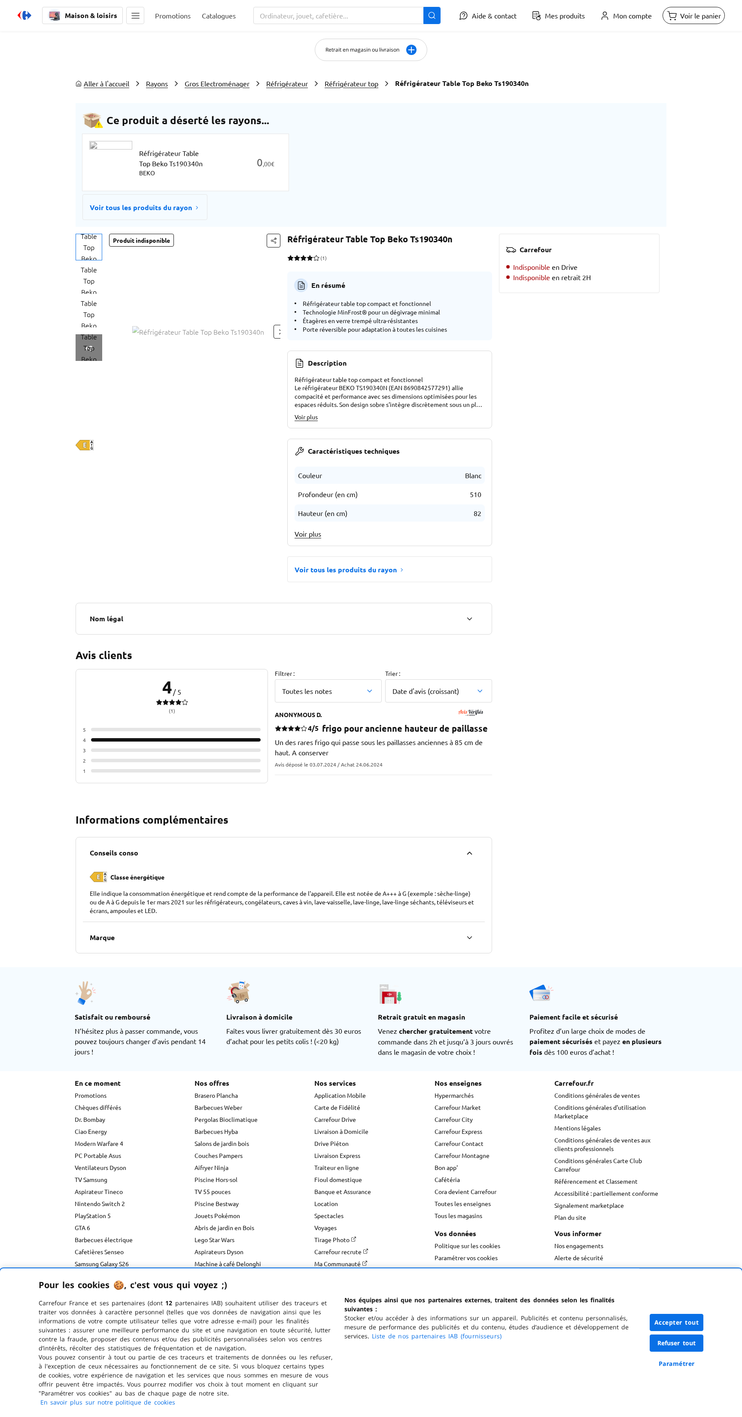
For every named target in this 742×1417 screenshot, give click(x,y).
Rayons (157, 83)
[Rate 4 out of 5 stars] (310, 257)
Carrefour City (454, 1119)
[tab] (89, 247)
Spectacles (329, 1215)
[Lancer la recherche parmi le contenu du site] (432, 15)
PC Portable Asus (98, 1155)
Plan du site (570, 1217)
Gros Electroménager (217, 83)
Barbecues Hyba (216, 1131)
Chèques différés (98, 1107)
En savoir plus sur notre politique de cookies (107, 1402)
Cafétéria (447, 1179)
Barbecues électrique (104, 1239)
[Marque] (469, 937)
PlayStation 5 (93, 1215)
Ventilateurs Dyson (100, 1167)
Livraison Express (337, 1155)
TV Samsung (91, 1179)
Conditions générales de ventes (597, 1095)
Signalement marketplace (589, 1205)
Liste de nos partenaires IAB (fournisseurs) (437, 1336)
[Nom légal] (469, 618)
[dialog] (371, 1342)
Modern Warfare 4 (99, 1143)
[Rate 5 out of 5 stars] (316, 257)
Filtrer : (285, 673)
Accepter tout (676, 1322)
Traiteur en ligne (336, 1167)
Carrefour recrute (338, 1251)
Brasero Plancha (216, 1095)
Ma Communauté (338, 1263)
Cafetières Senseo (99, 1251)
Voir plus (306, 417)
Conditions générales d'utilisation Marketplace (600, 1111)
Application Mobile (340, 1095)
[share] (273, 240)
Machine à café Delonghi (228, 1263)
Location (326, 1203)
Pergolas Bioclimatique (226, 1119)
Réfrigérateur (287, 83)
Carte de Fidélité (337, 1107)
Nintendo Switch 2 (100, 1203)
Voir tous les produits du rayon (141, 207)
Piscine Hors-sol (216, 1179)
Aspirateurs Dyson (219, 1251)
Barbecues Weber (218, 1107)
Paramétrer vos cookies (466, 1257)
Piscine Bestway (217, 1203)
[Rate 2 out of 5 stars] (297, 257)
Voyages (325, 1227)
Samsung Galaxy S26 (102, 1263)
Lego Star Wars (214, 1239)
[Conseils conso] (469, 852)
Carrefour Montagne (462, 1155)
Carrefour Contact (459, 1143)
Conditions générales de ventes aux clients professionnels (602, 1144)
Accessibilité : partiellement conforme (606, 1193)
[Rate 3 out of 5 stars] (303, 257)
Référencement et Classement (596, 1181)
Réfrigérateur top (351, 83)
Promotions (90, 1095)
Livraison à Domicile (341, 1131)
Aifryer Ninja (211, 1167)
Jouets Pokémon (217, 1215)
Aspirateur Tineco (99, 1191)
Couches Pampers (219, 1155)
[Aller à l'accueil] (24, 15)
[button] (135, 15)
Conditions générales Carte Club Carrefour (598, 1165)
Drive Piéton (331, 1143)
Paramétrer (677, 1363)
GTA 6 (82, 1227)
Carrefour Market (458, 1107)
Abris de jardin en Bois (224, 1227)
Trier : (392, 673)
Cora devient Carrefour (465, 1191)
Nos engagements (578, 1245)
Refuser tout (676, 1343)
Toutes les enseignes (463, 1203)
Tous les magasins (458, 1215)
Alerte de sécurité (578, 1257)
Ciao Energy (91, 1131)
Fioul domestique (338, 1179)
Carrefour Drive (335, 1119)
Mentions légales (577, 1128)
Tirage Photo (332, 1239)
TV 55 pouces (213, 1191)
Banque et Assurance (342, 1191)
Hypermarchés (454, 1095)
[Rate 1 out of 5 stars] (290, 257)
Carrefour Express (458, 1131)
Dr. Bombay (90, 1119)
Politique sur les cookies (467, 1245)
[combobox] (347, 15)
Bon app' (446, 1167)
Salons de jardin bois (222, 1143)
